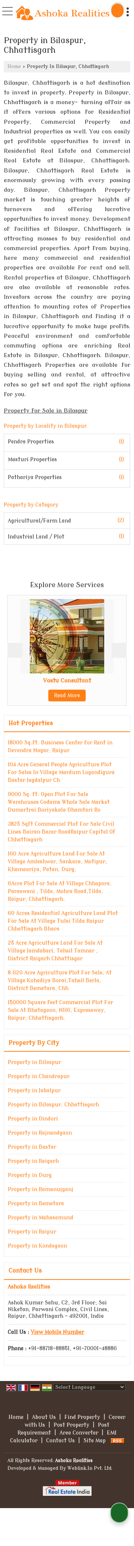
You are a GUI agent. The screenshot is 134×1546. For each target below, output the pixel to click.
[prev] (14, 650)
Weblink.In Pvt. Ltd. (89, 1468)
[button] (57, 1332)
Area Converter (79, 1433)
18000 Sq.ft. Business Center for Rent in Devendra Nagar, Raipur (60, 746)
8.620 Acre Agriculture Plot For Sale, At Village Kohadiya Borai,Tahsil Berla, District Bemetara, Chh (60, 980)
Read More (42, 695)
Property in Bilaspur (34, 1062)
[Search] (117, 10)
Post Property (71, 1425)
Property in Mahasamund (40, 1217)
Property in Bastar (32, 1147)
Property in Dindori (33, 1119)
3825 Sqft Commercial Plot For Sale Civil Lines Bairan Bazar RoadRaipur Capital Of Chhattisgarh (61, 831)
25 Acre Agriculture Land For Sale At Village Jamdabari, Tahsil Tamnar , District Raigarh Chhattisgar (55, 950)
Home (14, 66)
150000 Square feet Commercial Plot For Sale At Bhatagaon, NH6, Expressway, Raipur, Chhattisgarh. (60, 1010)
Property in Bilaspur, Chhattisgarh (53, 1104)
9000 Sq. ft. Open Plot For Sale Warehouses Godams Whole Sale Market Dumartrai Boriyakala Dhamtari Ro (59, 802)
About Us (44, 1417)
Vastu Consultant (42, 680)
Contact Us (60, 1440)
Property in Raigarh (33, 1161)
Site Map (94, 1440)
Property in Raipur (32, 1232)
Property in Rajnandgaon (40, 1133)
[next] (119, 650)
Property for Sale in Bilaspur (45, 410)
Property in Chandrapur (39, 1076)
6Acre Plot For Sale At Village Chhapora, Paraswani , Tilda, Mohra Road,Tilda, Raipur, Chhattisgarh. (60, 891)
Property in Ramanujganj (40, 1189)
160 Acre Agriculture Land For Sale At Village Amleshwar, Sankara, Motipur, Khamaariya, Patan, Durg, (57, 861)
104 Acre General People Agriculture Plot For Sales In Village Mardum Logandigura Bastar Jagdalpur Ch (61, 772)
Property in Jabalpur (34, 1090)
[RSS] (117, 1440)
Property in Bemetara (36, 1203)
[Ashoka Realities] (62, 14)
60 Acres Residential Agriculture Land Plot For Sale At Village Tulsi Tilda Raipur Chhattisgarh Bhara (63, 921)
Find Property (82, 1417)
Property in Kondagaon (37, 1246)
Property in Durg (30, 1175)
